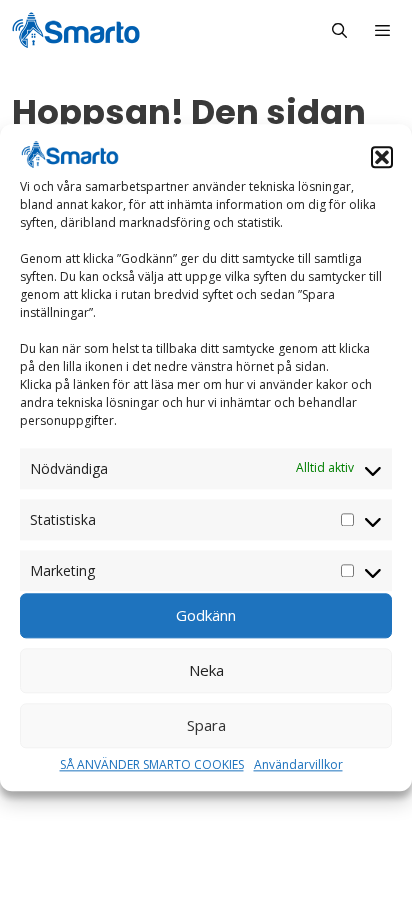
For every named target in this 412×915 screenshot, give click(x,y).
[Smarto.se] (76, 30)
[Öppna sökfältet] (338, 30)
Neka (206, 671)
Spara (206, 726)
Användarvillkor (298, 764)
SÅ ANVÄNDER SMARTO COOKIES (152, 764)
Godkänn (206, 616)
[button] (382, 157)
